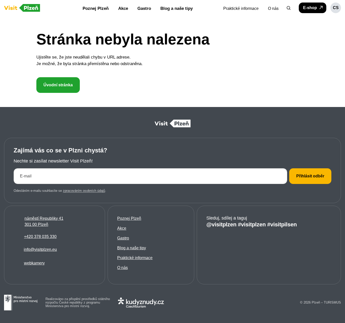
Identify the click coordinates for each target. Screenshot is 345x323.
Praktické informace (135, 258)
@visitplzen (221, 224)
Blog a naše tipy (131, 248)
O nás (122, 267)
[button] (289, 8)
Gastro (123, 238)
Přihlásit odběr (310, 176)
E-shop (310, 8)
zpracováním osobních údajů (84, 191)
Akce (121, 228)
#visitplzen (252, 224)
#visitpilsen (282, 224)
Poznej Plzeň (129, 218)
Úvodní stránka (58, 85)
